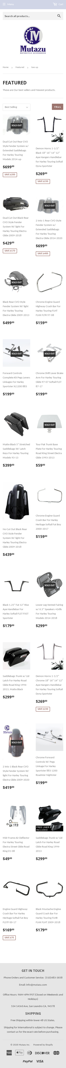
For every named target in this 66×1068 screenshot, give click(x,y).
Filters (57, 106)
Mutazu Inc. (24, 1045)
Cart (60, 4)
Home (5, 67)
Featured (20, 67)
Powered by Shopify (43, 1045)
